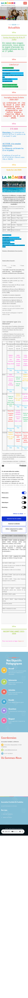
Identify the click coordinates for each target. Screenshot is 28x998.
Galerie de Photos (7, 817)
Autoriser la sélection (14, 523)
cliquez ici (21, 641)
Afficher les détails (18, 513)
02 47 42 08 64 (8, 753)
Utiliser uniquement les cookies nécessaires (14, 529)
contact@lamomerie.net (10, 750)
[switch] (24, 497)
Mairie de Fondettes (8, 814)
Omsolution (20, 828)
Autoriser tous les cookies (14, 518)
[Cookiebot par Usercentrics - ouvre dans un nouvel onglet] (19, 466)
